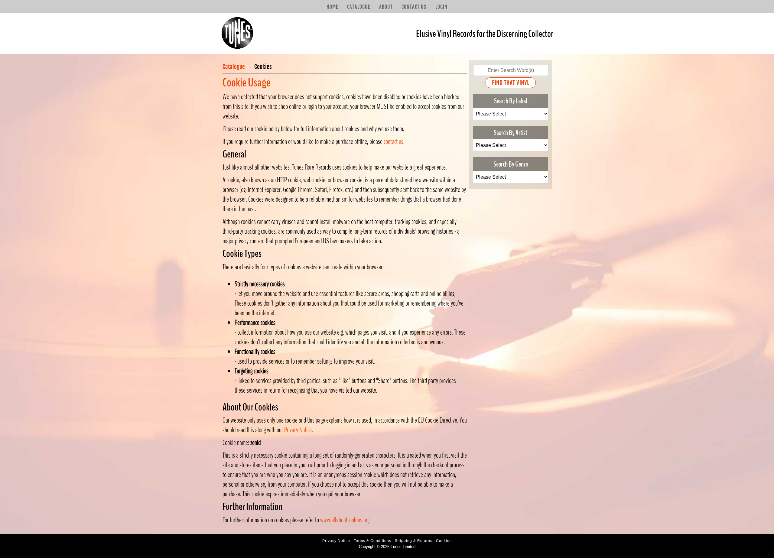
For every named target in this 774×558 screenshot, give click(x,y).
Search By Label (510, 101)
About (386, 7)
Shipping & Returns (413, 541)
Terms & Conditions (372, 541)
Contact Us (414, 7)
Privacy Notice (298, 430)
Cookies (444, 541)
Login (441, 7)
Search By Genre (510, 164)
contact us (393, 141)
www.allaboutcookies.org (344, 520)
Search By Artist (510, 132)
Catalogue (358, 7)
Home (332, 7)
